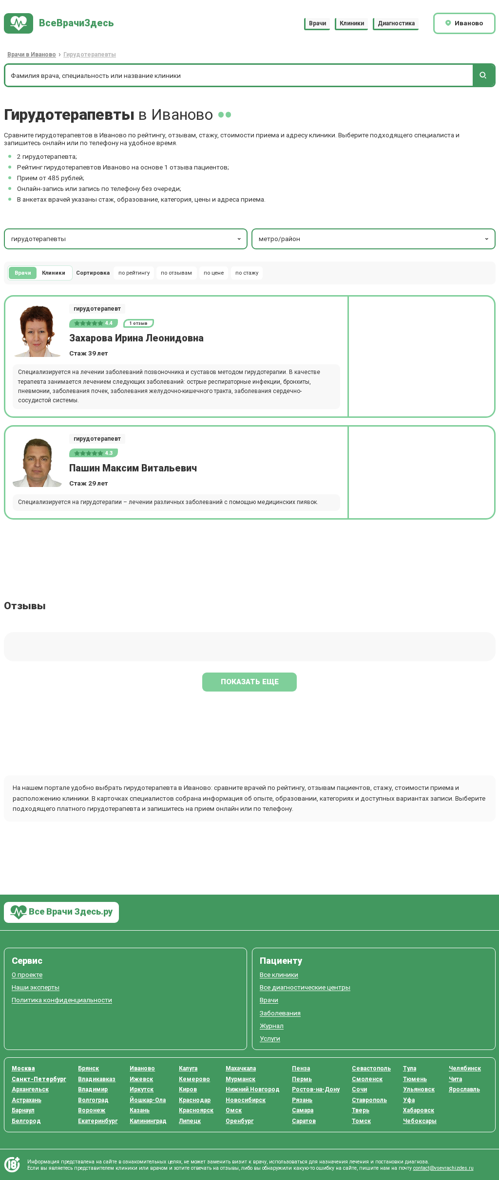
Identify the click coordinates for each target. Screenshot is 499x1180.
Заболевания (280, 1013)
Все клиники (279, 974)
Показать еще (250, 681)
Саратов (304, 1121)
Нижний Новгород (253, 1089)
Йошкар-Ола (148, 1100)
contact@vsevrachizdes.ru (443, 1168)
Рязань (302, 1100)
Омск (234, 1110)
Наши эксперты (35, 987)
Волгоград (93, 1100)
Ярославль (464, 1089)
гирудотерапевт (97, 308)
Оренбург (239, 1121)
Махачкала (241, 1068)
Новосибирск (246, 1100)
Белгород (26, 1121)
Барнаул (23, 1110)
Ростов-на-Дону (316, 1089)
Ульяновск (419, 1089)
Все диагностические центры (305, 987)
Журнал (272, 1026)
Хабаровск (418, 1110)
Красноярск (196, 1110)
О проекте (27, 974)
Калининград (148, 1121)
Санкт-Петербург (39, 1079)
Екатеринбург (97, 1121)
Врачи (317, 23)
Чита (455, 1079)
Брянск (88, 1068)
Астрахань (26, 1100)
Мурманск (240, 1079)
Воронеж (91, 1110)
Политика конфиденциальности (62, 1000)
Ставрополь (369, 1100)
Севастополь (371, 1068)
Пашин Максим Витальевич (133, 468)
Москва (23, 1068)
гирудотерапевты (38, 239)
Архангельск (30, 1089)
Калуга (188, 1068)
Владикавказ (96, 1079)
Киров (188, 1089)
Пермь (302, 1079)
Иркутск (142, 1089)
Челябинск (465, 1068)
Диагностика (396, 23)
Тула (409, 1068)
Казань (140, 1110)
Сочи (359, 1089)
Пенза (301, 1068)
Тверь (360, 1110)
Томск (361, 1121)
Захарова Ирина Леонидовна (136, 338)
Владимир (93, 1089)
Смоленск (367, 1079)
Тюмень (415, 1079)
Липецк (190, 1121)
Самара (302, 1110)
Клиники (352, 23)
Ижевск (141, 1079)
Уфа (409, 1100)
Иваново (142, 1068)
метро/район (279, 239)
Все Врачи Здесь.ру (70, 911)
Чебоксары (420, 1121)
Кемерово (194, 1079)
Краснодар (195, 1100)
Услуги (270, 1038)
